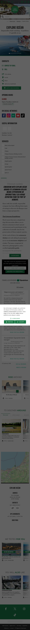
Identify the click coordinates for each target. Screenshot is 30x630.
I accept (21, 322)
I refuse (10, 322)
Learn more (16, 318)
